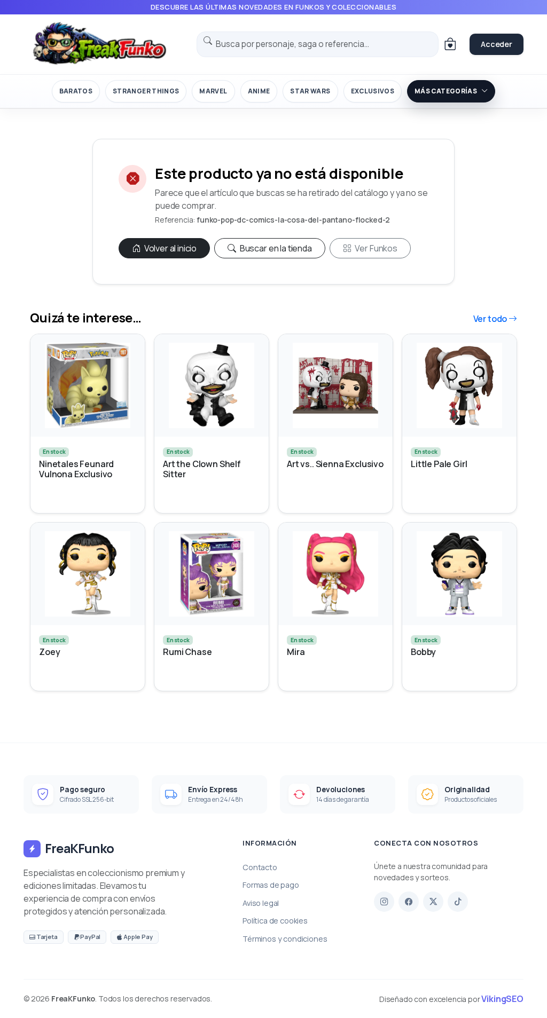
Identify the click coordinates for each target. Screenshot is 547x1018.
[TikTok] (458, 901)
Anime (259, 91)
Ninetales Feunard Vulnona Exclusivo (76, 469)
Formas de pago (271, 885)
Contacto (260, 867)
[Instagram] (384, 901)
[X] (433, 901)
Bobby (423, 652)
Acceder (496, 44)
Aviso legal (261, 903)
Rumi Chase (187, 652)
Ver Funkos (375, 248)
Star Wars (310, 91)
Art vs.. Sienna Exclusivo (335, 464)
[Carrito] (450, 44)
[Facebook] (408, 901)
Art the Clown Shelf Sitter (202, 469)
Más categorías (446, 91)
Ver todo (491, 319)
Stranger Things (146, 91)
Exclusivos (373, 91)
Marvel (213, 91)
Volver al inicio (170, 248)
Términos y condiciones (285, 939)
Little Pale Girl (439, 464)
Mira (295, 652)
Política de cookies (275, 921)
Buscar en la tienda (275, 248)
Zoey (49, 652)
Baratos (76, 91)
